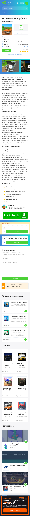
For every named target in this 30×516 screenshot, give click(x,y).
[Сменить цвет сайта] (17, 3)
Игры (11, 13)
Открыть (26, 46)
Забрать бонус (15, 510)
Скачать (7, 50)
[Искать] (26, 8)
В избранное (21, 33)
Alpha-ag (6, 13)
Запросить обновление (15, 54)
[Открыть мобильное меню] (26, 3)
